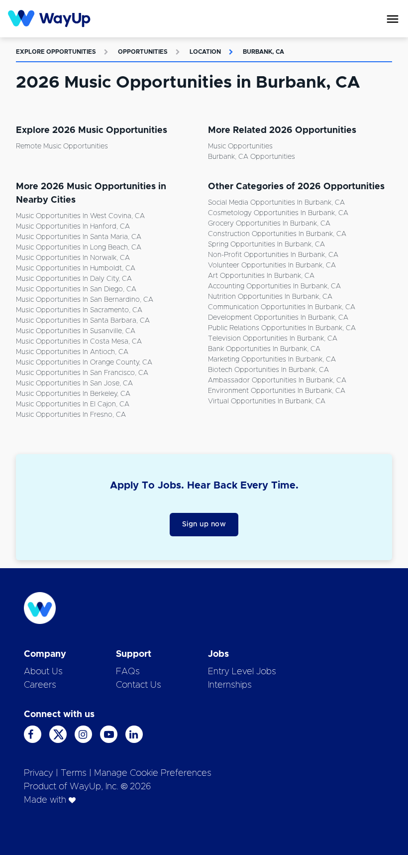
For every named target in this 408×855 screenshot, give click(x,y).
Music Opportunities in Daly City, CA (74, 278)
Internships (230, 685)
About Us (43, 671)
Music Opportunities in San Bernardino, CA (84, 299)
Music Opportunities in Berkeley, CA (73, 393)
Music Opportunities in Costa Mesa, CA (79, 341)
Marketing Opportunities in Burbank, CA (272, 359)
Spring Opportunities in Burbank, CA (266, 244)
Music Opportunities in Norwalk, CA (73, 257)
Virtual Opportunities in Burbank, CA (266, 401)
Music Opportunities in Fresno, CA (71, 414)
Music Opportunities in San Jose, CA (74, 383)
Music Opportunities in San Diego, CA (76, 289)
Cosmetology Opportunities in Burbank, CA (278, 213)
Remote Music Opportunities (62, 146)
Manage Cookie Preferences (152, 773)
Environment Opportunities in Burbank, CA (276, 390)
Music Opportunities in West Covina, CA (80, 216)
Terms (74, 773)
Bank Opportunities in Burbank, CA (264, 349)
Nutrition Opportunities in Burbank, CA (270, 296)
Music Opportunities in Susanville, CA (75, 331)
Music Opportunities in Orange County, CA (84, 362)
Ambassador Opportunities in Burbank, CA (277, 380)
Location (205, 52)
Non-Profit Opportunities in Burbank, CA (273, 254)
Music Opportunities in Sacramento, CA (79, 310)
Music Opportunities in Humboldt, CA (75, 268)
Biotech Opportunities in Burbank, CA (268, 369)
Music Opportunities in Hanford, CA (73, 226)
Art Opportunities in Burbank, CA (261, 275)
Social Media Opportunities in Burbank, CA (276, 202)
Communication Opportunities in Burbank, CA (281, 307)
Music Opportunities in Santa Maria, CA (78, 237)
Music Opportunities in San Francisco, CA (82, 372)
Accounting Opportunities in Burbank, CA (274, 286)
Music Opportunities (240, 146)
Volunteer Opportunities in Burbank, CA (272, 265)
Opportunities (143, 52)
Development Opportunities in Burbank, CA (278, 317)
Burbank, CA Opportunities (251, 156)
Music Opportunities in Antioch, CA (72, 352)
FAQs (128, 671)
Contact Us (138, 685)
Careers (40, 685)
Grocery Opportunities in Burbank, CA (269, 223)
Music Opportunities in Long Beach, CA (78, 247)
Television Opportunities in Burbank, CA (272, 338)
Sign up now (204, 524)
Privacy (38, 773)
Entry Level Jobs (242, 671)
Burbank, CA (263, 52)
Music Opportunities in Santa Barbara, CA (83, 320)
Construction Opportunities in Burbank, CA (277, 234)
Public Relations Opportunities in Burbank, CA (282, 328)
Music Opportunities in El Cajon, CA (72, 404)
